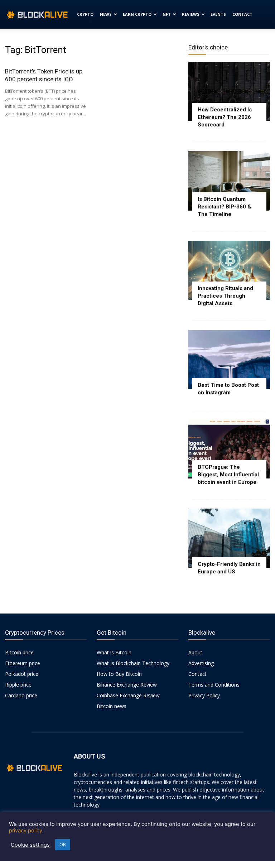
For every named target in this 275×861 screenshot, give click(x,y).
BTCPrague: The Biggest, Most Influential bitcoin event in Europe (228, 474)
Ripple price (18, 684)
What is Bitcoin (114, 652)
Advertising (201, 663)
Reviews (190, 14)
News (106, 14)
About (195, 652)
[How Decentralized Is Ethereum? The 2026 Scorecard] (229, 91)
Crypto (85, 14)
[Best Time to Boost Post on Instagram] (229, 359)
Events (218, 14)
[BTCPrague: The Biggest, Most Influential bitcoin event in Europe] (229, 448)
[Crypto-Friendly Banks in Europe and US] (229, 538)
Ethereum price (22, 663)
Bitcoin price (19, 652)
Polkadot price (21, 673)
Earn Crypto (137, 14)
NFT (167, 14)
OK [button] (62, 844)
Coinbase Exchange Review (128, 695)
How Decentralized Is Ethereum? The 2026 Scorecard (225, 117)
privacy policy (25, 830)
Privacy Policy (204, 695)
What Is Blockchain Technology (133, 663)
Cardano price (21, 695)
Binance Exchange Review (127, 684)
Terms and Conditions (214, 684)
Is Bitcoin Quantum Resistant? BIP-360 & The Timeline (224, 206)
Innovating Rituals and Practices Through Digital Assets (225, 296)
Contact (242, 14)
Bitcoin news (111, 706)
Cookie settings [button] (30, 845)
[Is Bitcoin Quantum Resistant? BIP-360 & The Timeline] (229, 180)
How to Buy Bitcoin (119, 673)
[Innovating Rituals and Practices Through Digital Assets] (229, 270)
